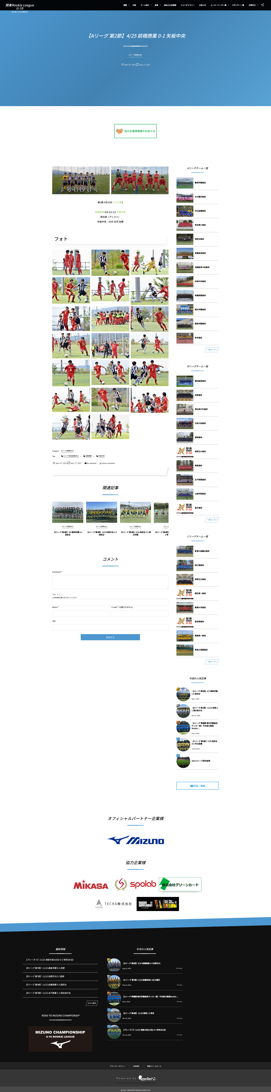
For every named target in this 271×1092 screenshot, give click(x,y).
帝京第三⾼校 (200, 225)
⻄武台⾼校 (199, 239)
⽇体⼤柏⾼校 (200, 423)
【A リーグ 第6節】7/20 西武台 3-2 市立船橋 (204, 742)
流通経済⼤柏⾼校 (202, 267)
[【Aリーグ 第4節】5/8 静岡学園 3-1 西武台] (67, 512)
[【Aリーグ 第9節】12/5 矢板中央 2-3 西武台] (101, 512)
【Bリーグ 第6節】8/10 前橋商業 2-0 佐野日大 (142, 963)
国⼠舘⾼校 (199, 565)
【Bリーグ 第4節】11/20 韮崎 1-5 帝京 (138, 1013)
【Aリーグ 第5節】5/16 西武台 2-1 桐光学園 (135, 533)
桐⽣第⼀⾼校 (200, 593)
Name (54, 607)
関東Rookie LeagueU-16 (19, 7)
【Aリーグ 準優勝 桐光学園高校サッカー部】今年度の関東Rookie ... (205, 726)
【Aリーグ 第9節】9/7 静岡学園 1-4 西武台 (205, 692)
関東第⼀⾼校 (200, 635)
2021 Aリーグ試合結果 (201, 760)
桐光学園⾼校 (200, 309)
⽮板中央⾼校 (200, 281)
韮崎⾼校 (198, 437)
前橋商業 (99, 212)
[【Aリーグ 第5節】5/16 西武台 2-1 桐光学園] (135, 512)
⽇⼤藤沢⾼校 (200, 196)
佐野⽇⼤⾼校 (200, 451)
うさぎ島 (117, 202)
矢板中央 (121, 212)
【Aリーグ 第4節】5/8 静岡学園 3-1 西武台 (67, 533)
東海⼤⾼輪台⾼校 (202, 551)
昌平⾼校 (198, 507)
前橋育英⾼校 (200, 253)
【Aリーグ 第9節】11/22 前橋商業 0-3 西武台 (45, 984)
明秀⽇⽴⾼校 (200, 579)
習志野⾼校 (199, 621)
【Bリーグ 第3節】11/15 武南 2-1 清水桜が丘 (205, 709)
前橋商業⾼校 (200, 295)
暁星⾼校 (198, 465)
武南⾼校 (198, 395)
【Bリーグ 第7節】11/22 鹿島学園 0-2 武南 (45, 968)
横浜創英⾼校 (200, 381)
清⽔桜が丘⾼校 (201, 409)
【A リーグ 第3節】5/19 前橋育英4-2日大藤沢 (141, 980)
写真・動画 (199, 785)
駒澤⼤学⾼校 (200, 607)
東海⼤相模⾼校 (201, 649)
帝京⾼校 (198, 337)
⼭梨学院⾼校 (200, 493)
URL (54, 621)
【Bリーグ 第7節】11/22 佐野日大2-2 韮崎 (44, 976)
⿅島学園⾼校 (200, 323)
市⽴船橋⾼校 (200, 210)
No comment (91, 463)
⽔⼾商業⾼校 (200, 479)
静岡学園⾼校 (200, 182)
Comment (56, 572)
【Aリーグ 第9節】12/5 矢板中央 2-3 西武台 (102, 533)
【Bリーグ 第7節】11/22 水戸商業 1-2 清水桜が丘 (48, 993)
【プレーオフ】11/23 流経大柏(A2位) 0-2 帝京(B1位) (49, 959)
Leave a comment (108, 463)
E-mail (114, 607)
